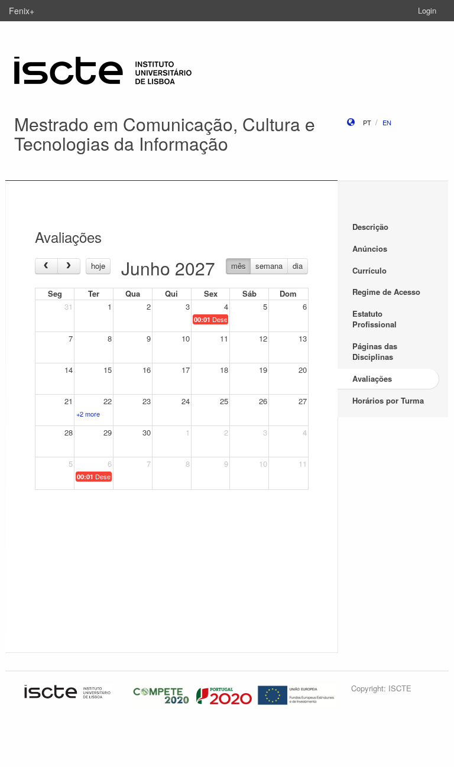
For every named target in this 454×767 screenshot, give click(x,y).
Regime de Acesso (386, 291)
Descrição (370, 226)
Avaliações (372, 378)
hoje (98, 265)
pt (367, 122)
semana (269, 265)
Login (427, 10)
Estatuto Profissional (374, 319)
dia (298, 265)
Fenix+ (21, 11)
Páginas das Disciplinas (374, 351)
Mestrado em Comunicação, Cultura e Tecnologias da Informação (164, 133)
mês (238, 265)
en (386, 122)
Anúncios (369, 248)
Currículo (369, 270)
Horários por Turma (388, 400)
